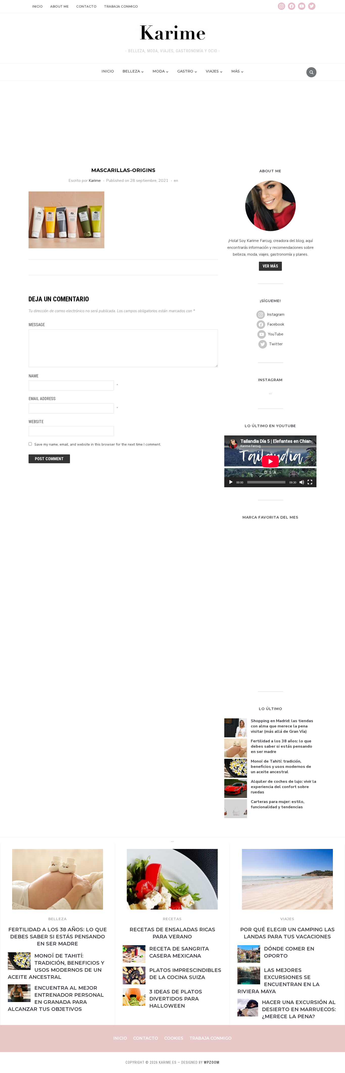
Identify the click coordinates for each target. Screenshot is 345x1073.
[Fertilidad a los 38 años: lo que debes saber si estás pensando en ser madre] (57, 852)
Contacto (86, 6)
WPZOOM (211, 1062)
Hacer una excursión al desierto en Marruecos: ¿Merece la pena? (299, 1009)
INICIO (108, 71)
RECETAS (172, 919)
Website (36, 421)
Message (37, 324)
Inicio (37, 6)
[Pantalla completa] (309, 482)
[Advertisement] (172, 128)
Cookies (173, 1038)
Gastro (185, 71)
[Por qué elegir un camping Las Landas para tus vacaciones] (287, 852)
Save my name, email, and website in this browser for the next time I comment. (97, 444)
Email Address (42, 398)
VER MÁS (270, 266)
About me (59, 6)
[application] (270, 461)
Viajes (212, 71)
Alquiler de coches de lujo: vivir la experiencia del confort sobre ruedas (283, 787)
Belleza (131, 71)
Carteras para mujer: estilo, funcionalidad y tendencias (277, 804)
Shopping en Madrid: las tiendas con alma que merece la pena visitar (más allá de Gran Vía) (282, 726)
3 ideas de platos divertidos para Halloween (175, 999)
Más (235, 71)
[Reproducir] (230, 482)
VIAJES (287, 919)
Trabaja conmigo (121, 6)
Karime (95, 180)
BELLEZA (57, 919)
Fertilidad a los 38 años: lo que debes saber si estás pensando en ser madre (281, 746)
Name (33, 376)
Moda (159, 71)
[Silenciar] (301, 482)
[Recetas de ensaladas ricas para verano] (172, 852)
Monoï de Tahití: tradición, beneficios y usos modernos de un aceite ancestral (281, 767)
